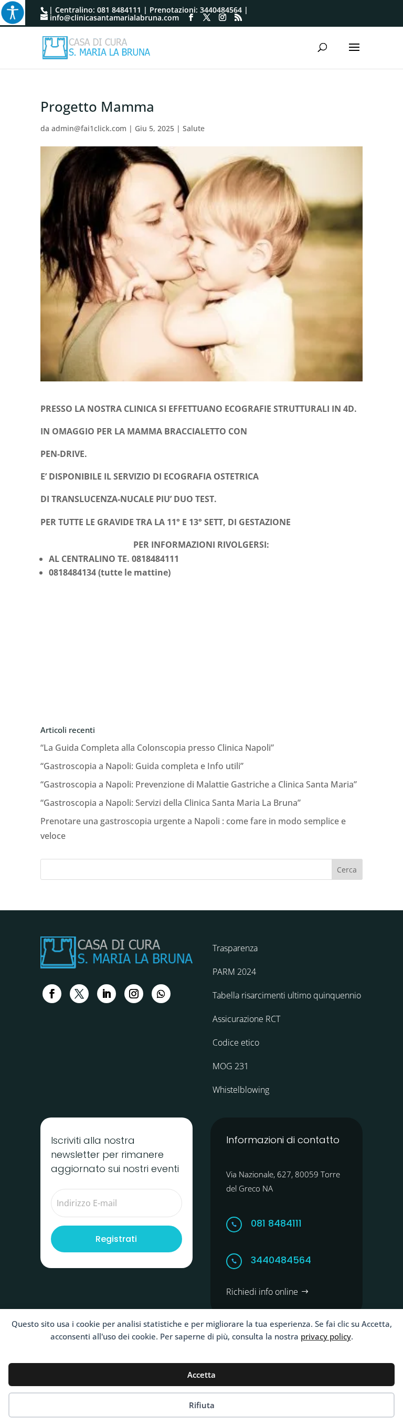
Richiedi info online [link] (262, 1291)
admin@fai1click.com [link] (88, 128)
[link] (12, 12)
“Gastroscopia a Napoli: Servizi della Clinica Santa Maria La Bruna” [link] (170, 802)
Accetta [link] (201, 1374)
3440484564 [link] (221, 10)
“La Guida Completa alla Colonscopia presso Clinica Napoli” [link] (157, 747)
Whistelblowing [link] (241, 1089)
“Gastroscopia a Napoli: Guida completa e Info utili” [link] (141, 766)
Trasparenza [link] (235, 948)
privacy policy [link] (326, 1336)
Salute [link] (194, 128)
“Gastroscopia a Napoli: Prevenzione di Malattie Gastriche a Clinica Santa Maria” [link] (198, 784)
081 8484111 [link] (119, 10)
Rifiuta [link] (202, 1405)
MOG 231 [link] (231, 1066)
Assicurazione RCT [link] (246, 1019)
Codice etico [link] (236, 1042)
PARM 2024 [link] (234, 971)
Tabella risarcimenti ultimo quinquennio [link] (287, 995)
